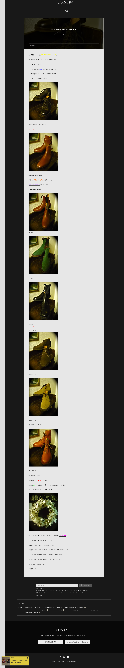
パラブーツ (65, 590)
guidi (85, 593)
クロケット (39, 593)
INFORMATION (40, 46)
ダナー (78, 593)
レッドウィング (40, 590)
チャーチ (64, 593)
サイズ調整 (39, 595)
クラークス (48, 593)
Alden (58, 590)
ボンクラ (72, 593)
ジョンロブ (56, 593)
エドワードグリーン (76, 590)
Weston (86, 590)
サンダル (47, 595)
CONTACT (64, 630)
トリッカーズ (51, 590)
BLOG (64, 11)
